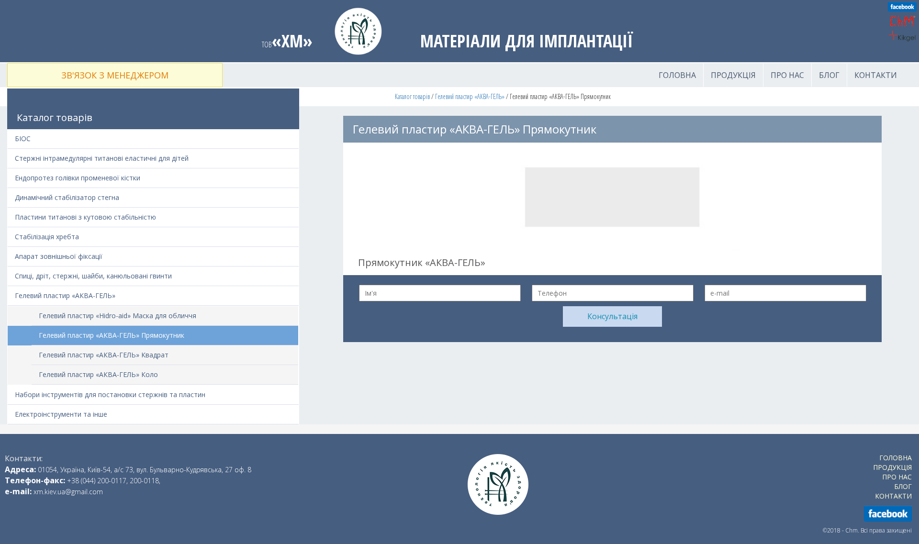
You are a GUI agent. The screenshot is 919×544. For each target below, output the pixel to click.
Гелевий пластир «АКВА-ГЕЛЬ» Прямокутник (111, 335)
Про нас (787, 75)
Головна (677, 75)
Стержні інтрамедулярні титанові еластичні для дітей (102, 158)
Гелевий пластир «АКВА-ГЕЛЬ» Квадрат (103, 354)
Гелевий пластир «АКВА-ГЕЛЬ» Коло (98, 374)
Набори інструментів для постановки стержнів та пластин (110, 394)
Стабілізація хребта (47, 236)
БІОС (23, 138)
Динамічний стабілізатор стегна (67, 197)
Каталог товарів (412, 96)
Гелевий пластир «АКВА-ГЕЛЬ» (469, 96)
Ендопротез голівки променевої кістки (77, 177)
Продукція (733, 75)
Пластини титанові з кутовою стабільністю (85, 217)
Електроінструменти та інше (61, 414)
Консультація (612, 316)
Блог (829, 75)
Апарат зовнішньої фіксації (58, 256)
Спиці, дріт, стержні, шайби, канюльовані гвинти (93, 275)
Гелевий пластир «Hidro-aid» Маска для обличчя (117, 315)
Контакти (875, 75)
